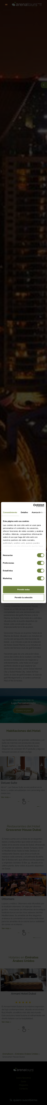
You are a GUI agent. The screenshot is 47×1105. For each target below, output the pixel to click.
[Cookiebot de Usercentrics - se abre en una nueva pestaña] (33, 505)
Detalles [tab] (24, 512)
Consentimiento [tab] (10, 512)
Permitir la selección (23, 597)
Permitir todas (23, 589)
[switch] (40, 563)
